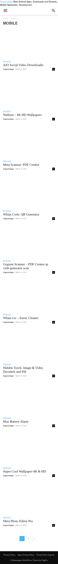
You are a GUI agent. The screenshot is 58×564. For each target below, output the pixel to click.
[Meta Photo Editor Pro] (29, 498)
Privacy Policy (9, 555)
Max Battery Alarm (15, 421)
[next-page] (34, 538)
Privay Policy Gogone (45, 555)
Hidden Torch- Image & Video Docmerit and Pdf (23, 370)
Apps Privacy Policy (26, 555)
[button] (53, 10)
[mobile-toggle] (5, 10)
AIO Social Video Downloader (23, 65)
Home (5, 18)
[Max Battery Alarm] (29, 398)
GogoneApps (8, 69)
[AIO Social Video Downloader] (29, 41)
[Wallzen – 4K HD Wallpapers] (29, 91)
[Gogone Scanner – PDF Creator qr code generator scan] (29, 241)
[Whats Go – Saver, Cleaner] (29, 294)
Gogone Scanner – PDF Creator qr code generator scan (25, 266)
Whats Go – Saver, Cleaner (20, 318)
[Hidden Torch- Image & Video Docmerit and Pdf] (29, 344)
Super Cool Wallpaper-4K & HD (24, 471)
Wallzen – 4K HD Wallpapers (22, 115)
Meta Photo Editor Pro (18, 521)
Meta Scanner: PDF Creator (21, 165)
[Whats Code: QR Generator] (29, 191)
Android (7, 61)
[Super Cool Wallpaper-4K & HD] (29, 448)
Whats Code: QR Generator (21, 214)
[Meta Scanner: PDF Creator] (29, 141)
